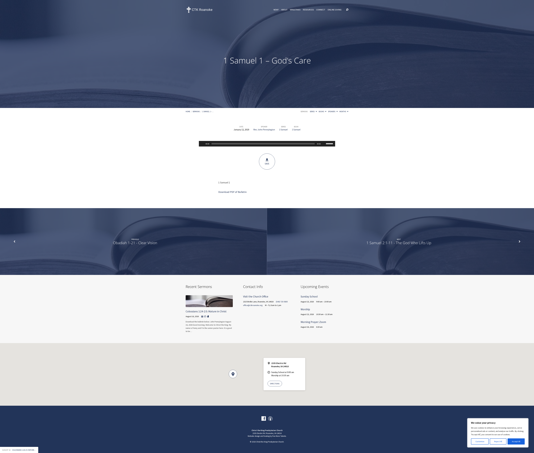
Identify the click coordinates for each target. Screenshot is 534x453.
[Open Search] (347, 10)
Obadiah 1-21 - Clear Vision (135, 242)
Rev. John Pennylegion (264, 129)
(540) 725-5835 (282, 301)
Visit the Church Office (255, 296)
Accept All (516, 441)
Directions (274, 383)
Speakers (332, 111)
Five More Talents (279, 436)
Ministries (295, 10)
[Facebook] (263, 418)
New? (276, 10)
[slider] (330, 143)
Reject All (498, 441)
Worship (305, 309)
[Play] (202, 143)
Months (342, 111)
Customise (479, 441)
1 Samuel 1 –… (208, 111)
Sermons (196, 111)
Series (312, 111)
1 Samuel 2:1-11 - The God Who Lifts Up (398, 242)
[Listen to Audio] (205, 316)
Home (188, 111)
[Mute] (323, 143)
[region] (497, 432)
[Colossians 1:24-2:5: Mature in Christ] (209, 305)
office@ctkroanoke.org (253, 305)
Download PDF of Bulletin (232, 192)
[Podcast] (270, 418)
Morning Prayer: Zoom (313, 322)
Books (321, 111)
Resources (308, 10)
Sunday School (309, 296)
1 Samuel (283, 129)
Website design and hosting (259, 436)
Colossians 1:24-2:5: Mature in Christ (206, 311)
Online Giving (335, 10)
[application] (267, 144)
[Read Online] (202, 317)
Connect (320, 10)
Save (267, 163)
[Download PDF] (208, 316)
